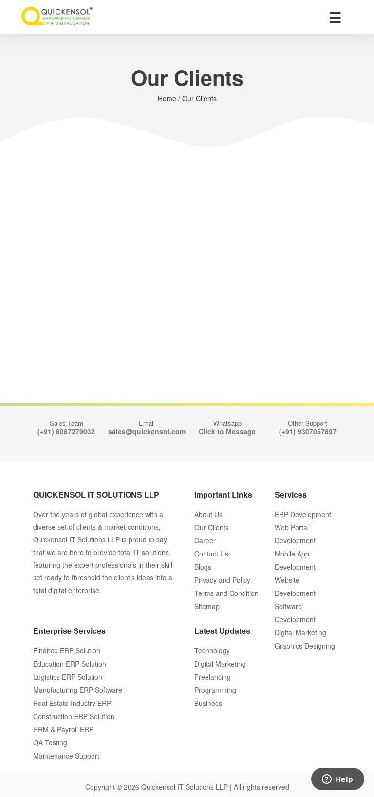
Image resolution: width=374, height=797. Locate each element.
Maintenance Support (66, 755)
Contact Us (211, 553)
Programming (215, 690)
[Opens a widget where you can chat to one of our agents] (337, 780)
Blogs (202, 567)
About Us (208, 514)
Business (208, 703)
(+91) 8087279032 (66, 431)
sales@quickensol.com (147, 431)
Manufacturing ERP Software (77, 690)
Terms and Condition (226, 593)
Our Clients (211, 527)
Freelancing (212, 677)
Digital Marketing (220, 663)
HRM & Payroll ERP (63, 729)
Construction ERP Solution (73, 716)
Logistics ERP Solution (67, 677)
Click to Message (227, 431)
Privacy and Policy (222, 580)
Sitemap (207, 606)
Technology (212, 650)
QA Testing (50, 742)
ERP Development (303, 514)
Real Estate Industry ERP (72, 703)
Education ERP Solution (69, 663)
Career (205, 540)
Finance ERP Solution (66, 650)
